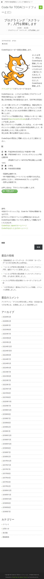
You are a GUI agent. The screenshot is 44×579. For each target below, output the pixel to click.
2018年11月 (7, 440)
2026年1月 (7, 325)
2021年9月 (7, 393)
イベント (6, 524)
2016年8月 (7, 507)
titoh (15, 41)
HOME (19, 28)
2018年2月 (7, 456)
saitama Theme (23, 577)
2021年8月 (7, 397)
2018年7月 (7, 452)
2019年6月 (7, 423)
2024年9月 (7, 355)
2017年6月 (7, 473)
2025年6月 (7, 338)
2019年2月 (7, 427)
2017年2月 (7, 486)
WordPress (15, 577)
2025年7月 (7, 334)
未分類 (26, 28)
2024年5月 (7, 363)
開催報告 (6, 537)
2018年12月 (7, 435)
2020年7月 (7, 406)
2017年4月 (7, 478)
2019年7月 (7, 418)
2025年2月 (7, 342)
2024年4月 (7, 368)
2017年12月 (7, 461)
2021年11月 (7, 389)
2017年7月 (7, 469)
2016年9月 (7, 503)
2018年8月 (7, 448)
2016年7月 (7, 512)
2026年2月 (7, 321)
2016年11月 (7, 495)
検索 (3, 243)
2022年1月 (7, 385)
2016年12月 (7, 490)
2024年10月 (7, 351)
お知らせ (6, 528)
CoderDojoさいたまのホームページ (15, 228)
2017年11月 (7, 465)
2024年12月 (7, 346)
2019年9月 (7, 414)
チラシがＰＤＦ (7, 89)
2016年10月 (7, 499)
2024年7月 (7, 359)
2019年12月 (7, 410)
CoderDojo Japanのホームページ (14, 225)
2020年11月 (7, 401)
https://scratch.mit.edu (17, 119)
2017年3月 (7, 482)
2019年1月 (6, 431)
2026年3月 (7, 317)
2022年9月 (7, 376)
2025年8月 (7, 329)
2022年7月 (7, 380)
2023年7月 (7, 372)
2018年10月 (7, 444)
